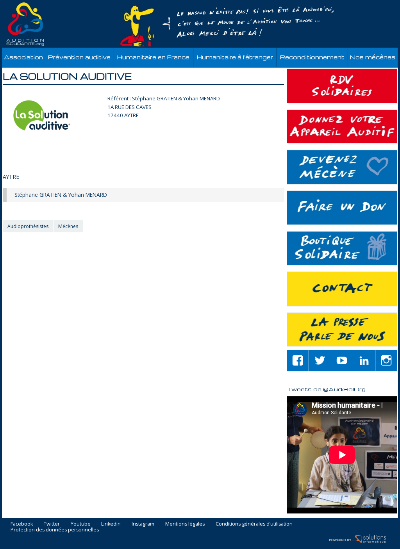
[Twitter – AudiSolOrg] (320, 360)
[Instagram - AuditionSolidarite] (386, 360)
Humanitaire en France (153, 57)
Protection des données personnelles (55, 530)
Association (23, 57)
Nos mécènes (372, 57)
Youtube (81, 524)
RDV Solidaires (342, 85)
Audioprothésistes (27, 226)
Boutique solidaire (342, 248)
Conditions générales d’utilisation (254, 524)
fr (376, 4)
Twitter (52, 524)
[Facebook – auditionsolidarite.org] (298, 360)
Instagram (143, 524)
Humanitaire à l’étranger (235, 57)
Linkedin (111, 524)
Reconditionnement (312, 57)
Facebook (22, 524)
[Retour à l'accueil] (200, 24)
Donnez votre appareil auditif (342, 126)
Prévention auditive (79, 57)
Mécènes (68, 226)
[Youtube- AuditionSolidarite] (342, 360)
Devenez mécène (342, 167)
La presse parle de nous (342, 329)
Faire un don (342, 207)
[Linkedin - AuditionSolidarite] (364, 360)
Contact (342, 289)
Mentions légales (185, 524)
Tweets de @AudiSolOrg (326, 388)
